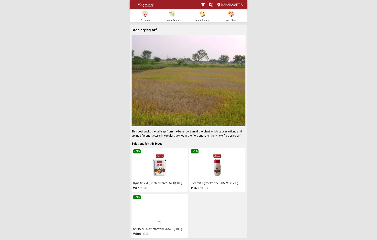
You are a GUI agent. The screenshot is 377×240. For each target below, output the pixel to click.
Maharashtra (232, 4)
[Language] (211, 5)
